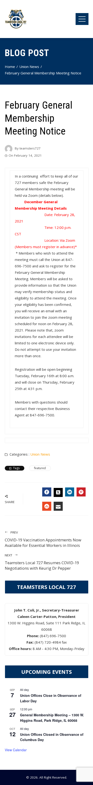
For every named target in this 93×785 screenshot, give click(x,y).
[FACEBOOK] (46, 491)
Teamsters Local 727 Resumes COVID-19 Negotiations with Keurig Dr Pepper (42, 562)
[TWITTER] (58, 492)
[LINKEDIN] (69, 491)
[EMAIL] (58, 506)
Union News (40, 454)
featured (40, 468)
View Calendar (16, 749)
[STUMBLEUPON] (46, 506)
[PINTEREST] (81, 491)
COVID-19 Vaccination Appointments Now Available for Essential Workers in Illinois (43, 539)
